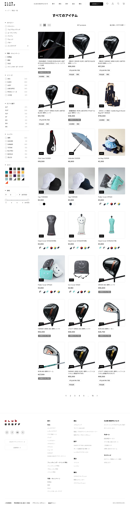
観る (80, 4)
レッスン (76, 466)
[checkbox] (16, 26)
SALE (49, 488)
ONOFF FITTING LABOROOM (82, 445)
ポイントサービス (109, 428)
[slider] (6, 200)
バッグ (49, 437)
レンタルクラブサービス (81, 452)
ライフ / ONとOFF (79, 428)
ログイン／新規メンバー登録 (112, 459)
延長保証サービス (109, 438)
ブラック (44, 204)
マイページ (107, 455)
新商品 (49, 482)
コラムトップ (78, 425)
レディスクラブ (52, 431)
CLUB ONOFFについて (41, 4)
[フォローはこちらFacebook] (12, 432)
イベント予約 (51, 472)
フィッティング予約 (53, 466)
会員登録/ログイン (96, 4)
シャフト (10, 134)
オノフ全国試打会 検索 (80, 449)
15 (93, 396)
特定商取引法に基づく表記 (22, 503)
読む (60, 4)
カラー (9, 165)
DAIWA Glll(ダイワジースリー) (56, 456)
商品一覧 (15, 10)
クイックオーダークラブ (54, 491)
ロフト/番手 (11, 103)
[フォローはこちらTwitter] (23, 432)
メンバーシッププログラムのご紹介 (114, 425)
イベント (76, 462)
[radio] (41, 25)
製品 (48, 425)
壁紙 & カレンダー (79, 480)
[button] (117, 25)
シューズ (50, 450)
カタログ (50, 453)
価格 (8, 190)
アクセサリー (51, 443)
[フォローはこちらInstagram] (7, 432)
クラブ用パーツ (52, 434)
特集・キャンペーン (13, 53)
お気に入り (107, 462)
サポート (107, 434)
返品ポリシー (52, 503)
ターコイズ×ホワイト (108, 204)
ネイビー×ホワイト (115, 204)
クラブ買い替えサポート (111, 442)
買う (53, 4)
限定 (48, 485)
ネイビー (70, 204)
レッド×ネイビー (111, 204)
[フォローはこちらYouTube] (17, 432)
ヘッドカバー (51, 440)
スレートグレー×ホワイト (100, 204)
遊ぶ (73, 4)
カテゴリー (10, 23)
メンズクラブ (51, 428)
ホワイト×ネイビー (104, 204)
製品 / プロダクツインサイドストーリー (86, 431)
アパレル (50, 447)
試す (67, 4)
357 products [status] (81, 25)
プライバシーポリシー (39, 503)
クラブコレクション (80, 483)
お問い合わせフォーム (110, 449)
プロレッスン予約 (52, 469)
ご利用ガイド (108, 445)
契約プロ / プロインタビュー (82, 435)
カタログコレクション (80, 476)
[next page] (97, 396)
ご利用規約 (8, 503)
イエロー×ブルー (119, 204)
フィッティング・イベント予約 (57, 462)
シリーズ (9, 75)
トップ (7, 10)
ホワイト (40, 204)
